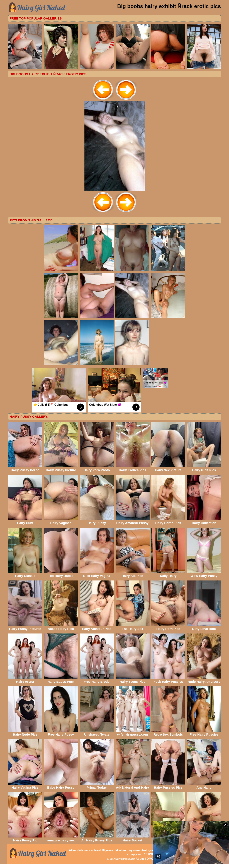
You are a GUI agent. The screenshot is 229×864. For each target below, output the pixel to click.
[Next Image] (125, 100)
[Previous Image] (103, 100)
